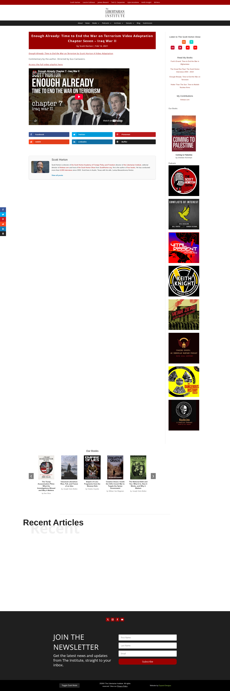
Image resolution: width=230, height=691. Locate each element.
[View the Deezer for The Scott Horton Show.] (197, 44)
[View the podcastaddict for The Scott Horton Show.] (187, 47)
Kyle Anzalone (133, 2)
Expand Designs (165, 685)
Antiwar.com (64, 167)
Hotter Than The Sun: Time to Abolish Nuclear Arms (185, 86)
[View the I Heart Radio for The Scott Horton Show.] (172, 47)
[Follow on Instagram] (113, 619)
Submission (147, 23)
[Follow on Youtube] (122, 619)
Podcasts (105, 23)
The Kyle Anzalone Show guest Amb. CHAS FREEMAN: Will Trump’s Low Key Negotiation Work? (115, 566)
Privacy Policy (122, 686)
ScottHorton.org (106, 167)
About (80, 23)
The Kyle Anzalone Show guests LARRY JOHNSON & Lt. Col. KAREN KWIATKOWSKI (115, 585)
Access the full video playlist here (46, 64)
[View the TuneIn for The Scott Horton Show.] (191, 42)
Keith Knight (146, 2)
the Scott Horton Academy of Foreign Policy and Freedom (93, 165)
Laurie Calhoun (89, 2)
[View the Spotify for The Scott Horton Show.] (171, 44)
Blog (138, 23)
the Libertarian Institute (132, 165)
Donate (129, 23)
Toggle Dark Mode (69, 685)
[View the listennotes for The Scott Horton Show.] (195, 47)
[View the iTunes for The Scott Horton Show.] (174, 44)
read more (115, 554)
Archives (117, 23)
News (87, 23)
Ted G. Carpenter (118, 2)
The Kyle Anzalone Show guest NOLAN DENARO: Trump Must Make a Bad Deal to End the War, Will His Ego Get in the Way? (115, 546)
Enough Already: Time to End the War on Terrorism (185, 78)
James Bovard (103, 2)
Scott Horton (75, 2)
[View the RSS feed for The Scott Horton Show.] (184, 42)
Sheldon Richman (185, 157)
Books (94, 23)
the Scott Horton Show (86, 167)
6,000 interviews (66, 170)
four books (131, 167)
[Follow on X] (108, 619)
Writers (157, 2)
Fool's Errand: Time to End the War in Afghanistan (185, 62)
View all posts (57, 175)
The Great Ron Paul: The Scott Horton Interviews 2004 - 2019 (184, 70)
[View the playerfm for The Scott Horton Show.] (180, 47)
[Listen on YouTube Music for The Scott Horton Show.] (178, 44)
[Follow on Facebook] (117, 619)
